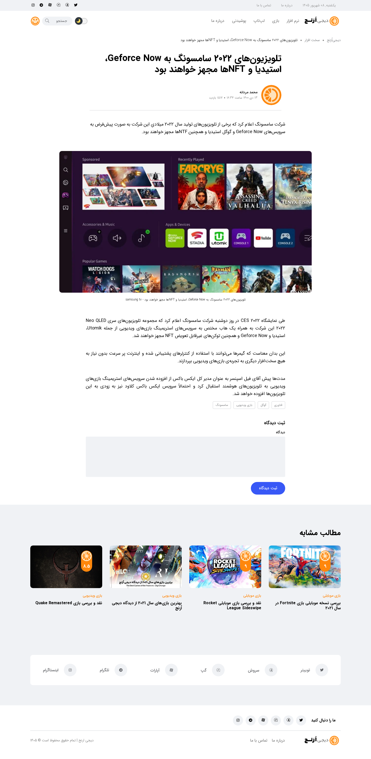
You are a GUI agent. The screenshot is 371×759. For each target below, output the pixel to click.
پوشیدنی (239, 21)
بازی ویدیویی (244, 405)
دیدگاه (280, 432)
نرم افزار (293, 21)
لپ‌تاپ (259, 21)
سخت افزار (312, 40)
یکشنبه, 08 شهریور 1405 (319, 5)
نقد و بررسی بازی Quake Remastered (68, 603)
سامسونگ (222, 405)
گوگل (263, 405)
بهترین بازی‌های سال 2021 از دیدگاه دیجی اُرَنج (147, 605)
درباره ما (287, 5)
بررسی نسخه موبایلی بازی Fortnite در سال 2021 (308, 605)
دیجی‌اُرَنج (334, 40)
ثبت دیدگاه (268, 488)
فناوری (278, 405)
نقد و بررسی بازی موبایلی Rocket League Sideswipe (232, 605)
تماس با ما (264, 5)
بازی (275, 21)
